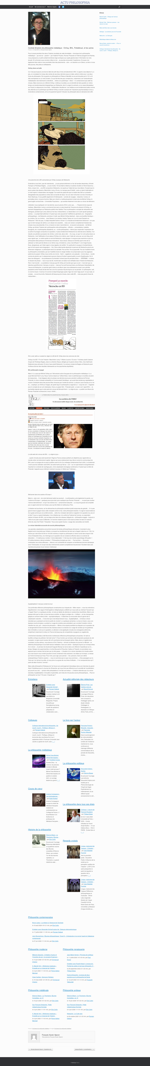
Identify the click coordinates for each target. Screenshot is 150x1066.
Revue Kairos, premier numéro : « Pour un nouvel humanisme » (110, 44)
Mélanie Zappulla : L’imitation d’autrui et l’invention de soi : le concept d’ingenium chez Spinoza (44, 956)
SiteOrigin (74, 1062)
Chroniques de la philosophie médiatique (40, 1028)
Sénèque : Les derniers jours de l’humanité (110, 31)
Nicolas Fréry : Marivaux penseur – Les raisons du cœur (109, 23)
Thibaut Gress (88, 814)
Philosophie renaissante (74, 949)
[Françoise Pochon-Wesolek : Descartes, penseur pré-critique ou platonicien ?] (73, 731)
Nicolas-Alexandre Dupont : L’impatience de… (40, 1049)
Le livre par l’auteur (71, 720)
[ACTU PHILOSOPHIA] (75, 2)
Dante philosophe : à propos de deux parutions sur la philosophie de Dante (78, 976)
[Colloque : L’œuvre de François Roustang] (73, 815)
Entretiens (32, 679)
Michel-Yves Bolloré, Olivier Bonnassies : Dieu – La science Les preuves (53, 756)
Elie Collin (52, 839)
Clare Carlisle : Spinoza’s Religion (43, 977)
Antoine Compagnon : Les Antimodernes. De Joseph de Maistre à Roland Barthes (53, 795)
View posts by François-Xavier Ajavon (52, 1037)
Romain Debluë (54, 689)
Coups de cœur (35, 788)
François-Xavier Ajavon (46, 49)
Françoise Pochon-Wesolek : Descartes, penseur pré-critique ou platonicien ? (87, 727)
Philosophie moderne (37, 949)
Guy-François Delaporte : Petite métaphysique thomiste (42, 1006)
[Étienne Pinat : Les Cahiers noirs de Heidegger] (73, 690)
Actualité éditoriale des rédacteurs (78, 679)
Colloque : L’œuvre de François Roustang (87, 811)
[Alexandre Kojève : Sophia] (73, 774)
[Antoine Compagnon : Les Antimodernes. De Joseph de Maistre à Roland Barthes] (38, 799)
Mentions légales (52, 7)
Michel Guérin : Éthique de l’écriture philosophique (109, 17)
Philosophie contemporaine (40, 917)
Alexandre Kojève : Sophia (87, 770)
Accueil (31, 7)
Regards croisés (70, 840)
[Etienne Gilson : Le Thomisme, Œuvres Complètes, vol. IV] (38, 840)
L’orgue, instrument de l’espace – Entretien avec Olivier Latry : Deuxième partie (87, 847)
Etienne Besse (88, 773)
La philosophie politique (73, 763)
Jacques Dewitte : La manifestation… (84, 1049)
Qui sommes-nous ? (40, 7)
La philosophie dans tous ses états (78, 804)
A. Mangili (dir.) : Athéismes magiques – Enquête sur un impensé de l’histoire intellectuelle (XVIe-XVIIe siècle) (44, 967)
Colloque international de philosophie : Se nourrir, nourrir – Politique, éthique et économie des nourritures (45, 727)
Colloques (32, 720)
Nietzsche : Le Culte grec (74, 1014)
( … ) (53, 742)
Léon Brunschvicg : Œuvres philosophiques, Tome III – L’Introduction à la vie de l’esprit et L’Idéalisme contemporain (63, 937)
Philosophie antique (72, 990)
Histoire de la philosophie (39, 829)
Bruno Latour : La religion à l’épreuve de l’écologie (47, 923)
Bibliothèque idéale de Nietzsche (108, 39)
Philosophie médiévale (38, 990)
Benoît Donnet (88, 689)
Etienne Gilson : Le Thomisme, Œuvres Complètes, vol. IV (52, 836)
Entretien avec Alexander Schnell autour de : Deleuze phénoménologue (52, 686)
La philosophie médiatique (40, 749)
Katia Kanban (53, 798)
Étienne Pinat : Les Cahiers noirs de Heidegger (87, 686)
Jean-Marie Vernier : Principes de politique (80, 955)
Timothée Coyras (54, 760)
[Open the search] (119, 7)
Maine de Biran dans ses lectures (108, 28)
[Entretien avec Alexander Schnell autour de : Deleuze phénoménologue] (38, 690)
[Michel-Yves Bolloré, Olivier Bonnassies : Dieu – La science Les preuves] (38, 761)
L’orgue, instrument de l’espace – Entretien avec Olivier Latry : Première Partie (87, 881)
